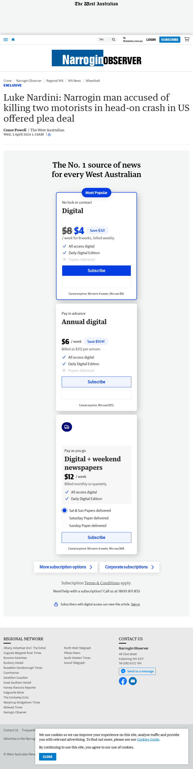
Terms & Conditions (102, 583)
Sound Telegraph (74, 663)
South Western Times (77, 658)
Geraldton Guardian (16, 677)
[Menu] (6, 39)
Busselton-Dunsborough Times (23, 668)
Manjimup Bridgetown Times (22, 702)
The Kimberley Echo (16, 697)
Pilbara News (72, 653)
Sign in (135, 604)
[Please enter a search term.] (114, 39)
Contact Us (11, 730)
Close (47, 757)
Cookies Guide (148, 739)
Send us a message (140, 671)
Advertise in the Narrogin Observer (27, 738)
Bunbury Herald (13, 663)
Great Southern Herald (17, 682)
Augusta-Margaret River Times (22, 653)
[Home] (13, 39)
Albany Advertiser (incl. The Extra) (25, 648)
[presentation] (64, 510)
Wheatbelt (93, 81)
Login (151, 39)
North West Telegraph (77, 648)
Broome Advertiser (15, 658)
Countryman (11, 672)
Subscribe (169, 39)
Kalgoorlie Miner (14, 692)
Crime (8, 81)
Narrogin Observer (29, 81)
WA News (74, 81)
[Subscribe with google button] (96, 283)
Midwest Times (13, 707)
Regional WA (54, 81)
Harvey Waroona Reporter (20, 687)
